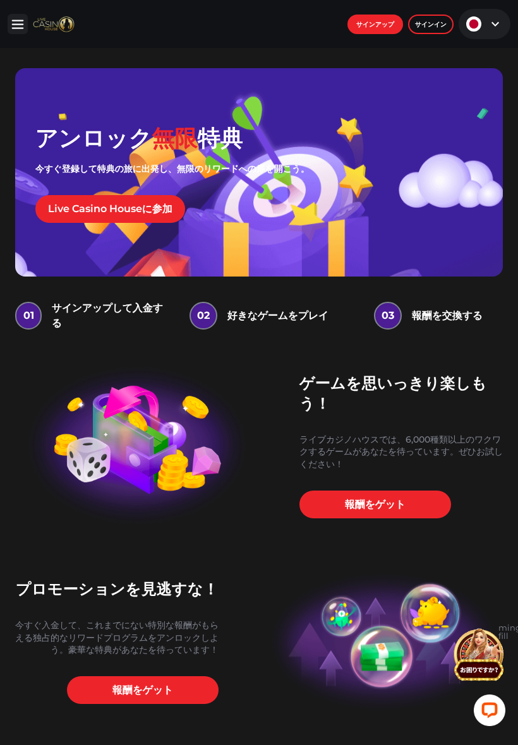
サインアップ (375, 24)
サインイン (431, 24)
